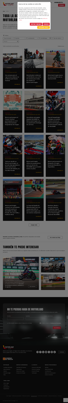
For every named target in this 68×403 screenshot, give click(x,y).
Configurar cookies (43, 27)
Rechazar (46, 24)
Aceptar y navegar (36, 24)
